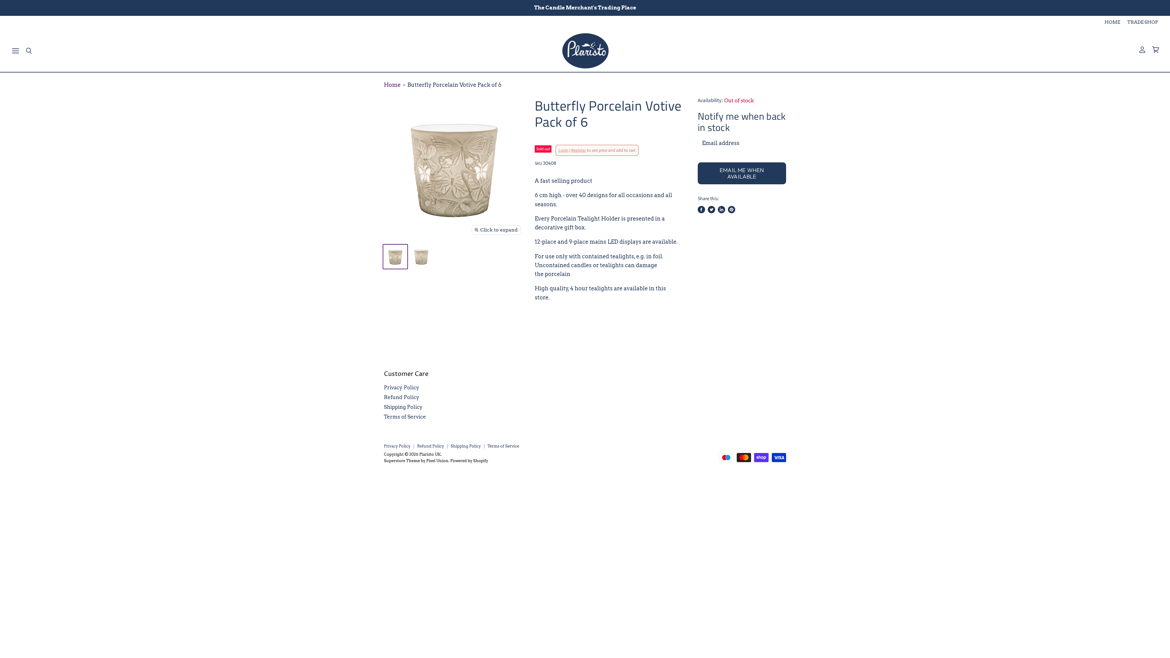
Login (563, 150)
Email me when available (742, 173)
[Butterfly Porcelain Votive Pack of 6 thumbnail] (395, 257)
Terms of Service (405, 417)
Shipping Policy (403, 407)
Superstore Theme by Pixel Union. (416, 460)
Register (578, 150)
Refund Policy (401, 397)
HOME (1112, 22)
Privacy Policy (401, 387)
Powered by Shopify (469, 460)
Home (392, 85)
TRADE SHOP (1142, 22)
